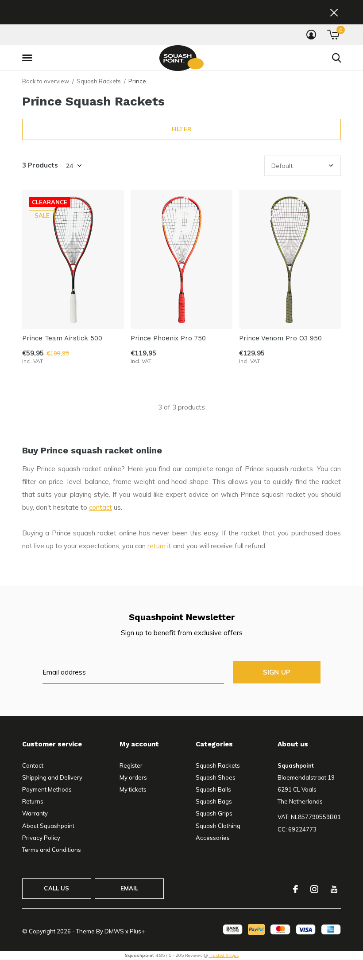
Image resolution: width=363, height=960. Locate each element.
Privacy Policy (41, 837)
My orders (133, 777)
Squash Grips (214, 813)
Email (129, 888)
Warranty (35, 813)
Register (131, 765)
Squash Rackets (99, 81)
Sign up (276, 672)
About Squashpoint (48, 825)
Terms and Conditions (51, 849)
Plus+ (137, 931)
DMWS (114, 931)
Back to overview (45, 81)
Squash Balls (213, 789)
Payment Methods (47, 789)
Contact (32, 765)
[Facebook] (295, 889)
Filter (181, 129)
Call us (56, 888)
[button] (28, 58)
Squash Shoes (216, 777)
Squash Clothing (218, 825)
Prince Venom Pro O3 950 (280, 338)
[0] (333, 34)
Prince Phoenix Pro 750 (168, 338)
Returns (32, 801)
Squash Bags (214, 801)
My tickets (133, 789)
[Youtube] (334, 889)
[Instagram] (314, 889)
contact (100, 507)
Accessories (213, 837)
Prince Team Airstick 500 (62, 338)
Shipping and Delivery (52, 777)
